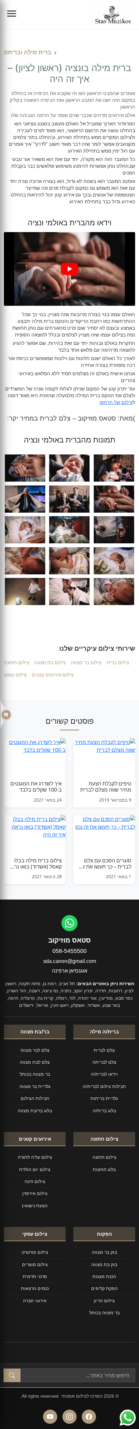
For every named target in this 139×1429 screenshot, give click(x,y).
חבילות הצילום (35, 1098)
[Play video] (69, 269)
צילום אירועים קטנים (52, 674)
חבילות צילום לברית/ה (104, 1086)
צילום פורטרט (35, 1252)
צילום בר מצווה (86, 662)
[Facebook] (89, 1417)
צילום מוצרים (35, 1264)
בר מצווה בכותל (35, 1074)
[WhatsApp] (69, 923)
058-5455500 (69, 951)
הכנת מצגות (104, 1276)
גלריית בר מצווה (34, 1086)
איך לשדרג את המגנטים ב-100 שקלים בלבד (36, 787)
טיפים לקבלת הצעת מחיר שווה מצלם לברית (105, 787)
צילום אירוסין (35, 1193)
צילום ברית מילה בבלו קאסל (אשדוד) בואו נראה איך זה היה (35, 864)
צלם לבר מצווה (34, 1050)
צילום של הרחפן (116, 402)
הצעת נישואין (35, 1205)
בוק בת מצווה (104, 1264)
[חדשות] (6, 715)
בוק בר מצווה (104, 1252)
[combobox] (77, 1375)
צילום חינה (35, 1181)
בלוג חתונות (104, 1169)
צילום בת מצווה (50, 662)
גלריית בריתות (104, 1098)
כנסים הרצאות (35, 1288)
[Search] (12, 1375)
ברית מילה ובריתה (27, 52)
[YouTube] (50, 1417)
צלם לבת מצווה (35, 1062)
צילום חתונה (16, 662)
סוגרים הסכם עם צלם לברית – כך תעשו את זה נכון (105, 864)
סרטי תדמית (35, 1276)
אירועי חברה (35, 1300)
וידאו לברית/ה (104, 1074)
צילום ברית (118, 662)
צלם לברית (104, 1050)
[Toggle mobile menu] (11, 14)
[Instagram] (69, 1417)
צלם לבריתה (104, 1062)
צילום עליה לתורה (35, 1157)
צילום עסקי (15, 674)
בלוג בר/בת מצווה (35, 1110)
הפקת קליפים (104, 1288)
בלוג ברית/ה (104, 1110)
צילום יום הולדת (34, 1169)
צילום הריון (104, 1300)
